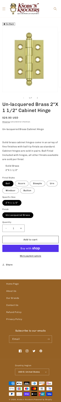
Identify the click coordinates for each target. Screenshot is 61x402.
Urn (52, 183)
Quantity (6, 222)
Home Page (12, 284)
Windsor (10, 190)
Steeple (37, 183)
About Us (11, 291)
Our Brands (12, 298)
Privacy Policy (14, 319)
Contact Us (12, 305)
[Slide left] (23, 97)
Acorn (21, 183)
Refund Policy (14, 312)
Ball (8, 183)
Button (27, 190)
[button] (3, 8)
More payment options (30, 256)
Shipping (6, 122)
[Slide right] (37, 97)
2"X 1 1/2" (12, 202)
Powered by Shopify (43, 400)
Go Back (9, 24)
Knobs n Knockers (25, 400)
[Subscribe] (48, 339)
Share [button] (9, 264)
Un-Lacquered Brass (18, 215)
